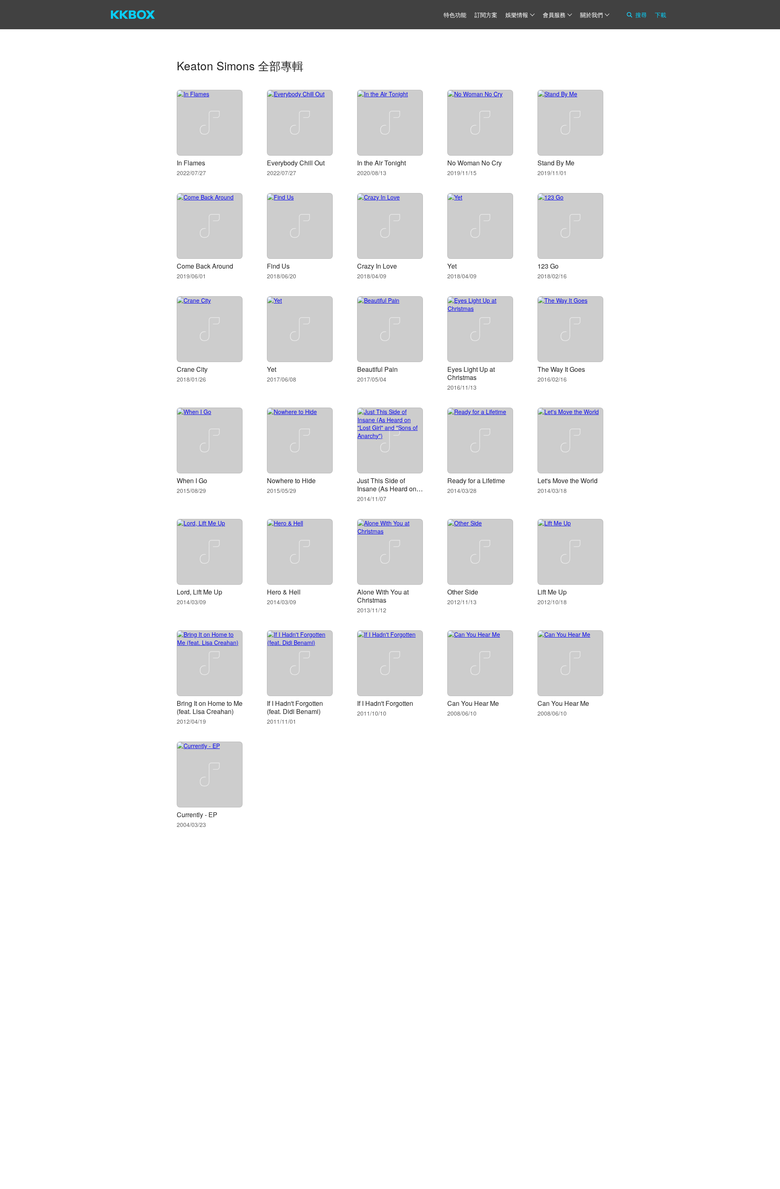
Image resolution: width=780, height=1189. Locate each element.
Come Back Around (205, 266)
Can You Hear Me (473, 703)
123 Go (548, 266)
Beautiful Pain (377, 369)
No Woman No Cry (474, 162)
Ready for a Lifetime (476, 480)
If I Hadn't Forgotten (385, 703)
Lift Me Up (552, 592)
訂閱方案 (485, 15)
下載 (660, 15)
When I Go (192, 480)
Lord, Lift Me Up (199, 592)
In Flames (191, 162)
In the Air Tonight (381, 162)
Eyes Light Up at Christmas (471, 373)
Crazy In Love (377, 266)
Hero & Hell (284, 592)
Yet (452, 266)
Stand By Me (555, 162)
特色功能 (455, 15)
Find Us (278, 266)
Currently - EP (197, 814)
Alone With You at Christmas (383, 596)
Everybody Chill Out (296, 162)
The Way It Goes (561, 369)
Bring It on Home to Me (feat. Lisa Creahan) (210, 707)
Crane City (192, 369)
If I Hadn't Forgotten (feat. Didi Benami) (295, 707)
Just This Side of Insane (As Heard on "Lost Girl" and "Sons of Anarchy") (387, 493)
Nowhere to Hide (291, 480)
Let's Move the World (567, 480)
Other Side (462, 592)
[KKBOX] (133, 14)
